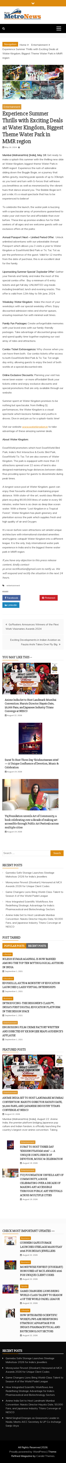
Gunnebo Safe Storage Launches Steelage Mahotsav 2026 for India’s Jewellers (41, 1246)
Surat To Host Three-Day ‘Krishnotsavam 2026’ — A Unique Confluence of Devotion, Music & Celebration (32, 763)
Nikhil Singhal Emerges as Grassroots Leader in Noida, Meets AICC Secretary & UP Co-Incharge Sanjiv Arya (33, 1421)
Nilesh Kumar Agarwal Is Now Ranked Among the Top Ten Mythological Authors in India (33, 963)
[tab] (14, 946)
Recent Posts (37, 946)
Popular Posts (14, 946)
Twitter (31, 597)
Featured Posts (14, 1050)
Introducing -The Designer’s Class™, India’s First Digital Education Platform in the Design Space (31, 1007)
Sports (24, 1286)
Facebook (12, 597)
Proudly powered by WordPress (28, 1451)
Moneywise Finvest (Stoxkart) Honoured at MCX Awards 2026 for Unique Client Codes (41, 1271)
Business (8, 998)
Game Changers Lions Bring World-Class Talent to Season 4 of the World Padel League (41, 1295)
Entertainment (12, 106)
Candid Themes (45, 1456)
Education (8, 978)
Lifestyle (8, 954)
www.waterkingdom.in (35, 426)
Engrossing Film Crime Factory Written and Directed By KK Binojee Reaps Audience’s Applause (32, 1031)
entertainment (13, 585)
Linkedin (12, 605)
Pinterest (49, 597)
